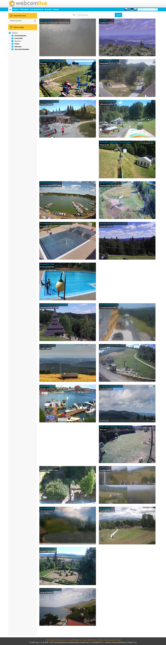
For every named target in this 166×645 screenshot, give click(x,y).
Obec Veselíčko (47, 467)
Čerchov (103, 20)
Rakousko (18, 46)
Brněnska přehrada (48, 183)
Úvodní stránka (50, 640)
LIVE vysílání (24, 9)
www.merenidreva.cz (119, 642)
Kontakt (56, 9)
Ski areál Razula (47, 508)
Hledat (118, 15)
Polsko (17, 44)
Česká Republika (20, 36)
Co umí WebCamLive (89, 640)
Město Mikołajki (47, 386)
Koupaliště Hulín (47, 264)
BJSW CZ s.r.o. (100, 642)
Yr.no (135, 642)
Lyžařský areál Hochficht (111, 386)
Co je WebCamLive (36, 9)
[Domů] (10, 9)
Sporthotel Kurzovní (109, 305)
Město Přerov (46, 20)
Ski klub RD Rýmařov (109, 61)
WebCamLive (28, 3)
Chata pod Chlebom (49, 101)
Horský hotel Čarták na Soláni (113, 223)
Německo (18, 41)
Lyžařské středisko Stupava (52, 61)
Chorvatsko (19, 38)
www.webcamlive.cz (61, 642)
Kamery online (62, 640)
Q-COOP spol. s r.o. (86, 642)
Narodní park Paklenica (50, 589)
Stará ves (104, 467)
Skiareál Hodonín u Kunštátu (113, 345)
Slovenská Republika (22, 49)
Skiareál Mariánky (108, 101)
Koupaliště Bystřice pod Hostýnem (56, 223)
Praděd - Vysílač (47, 345)
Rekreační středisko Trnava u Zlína (115, 142)
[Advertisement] (135, 3)
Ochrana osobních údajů (112, 640)
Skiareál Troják (106, 183)
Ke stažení (48, 9)
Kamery (15, 9)
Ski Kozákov (105, 508)
